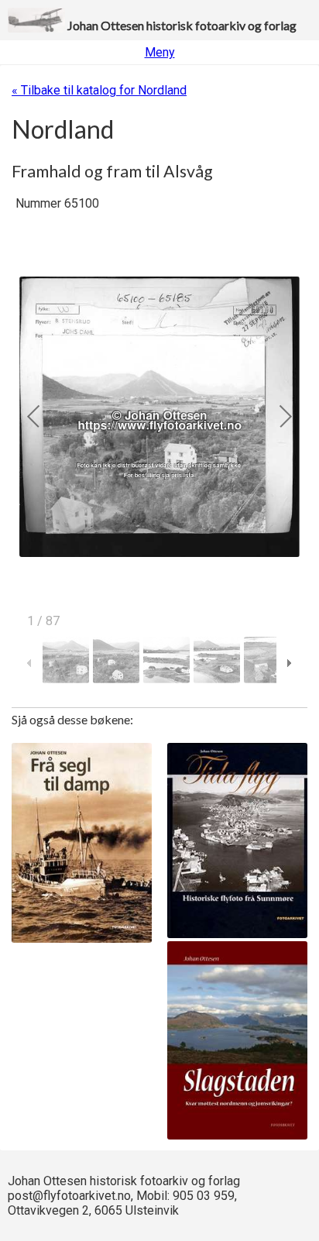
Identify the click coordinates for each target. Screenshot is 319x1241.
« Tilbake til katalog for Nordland (99, 90)
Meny (160, 52)
